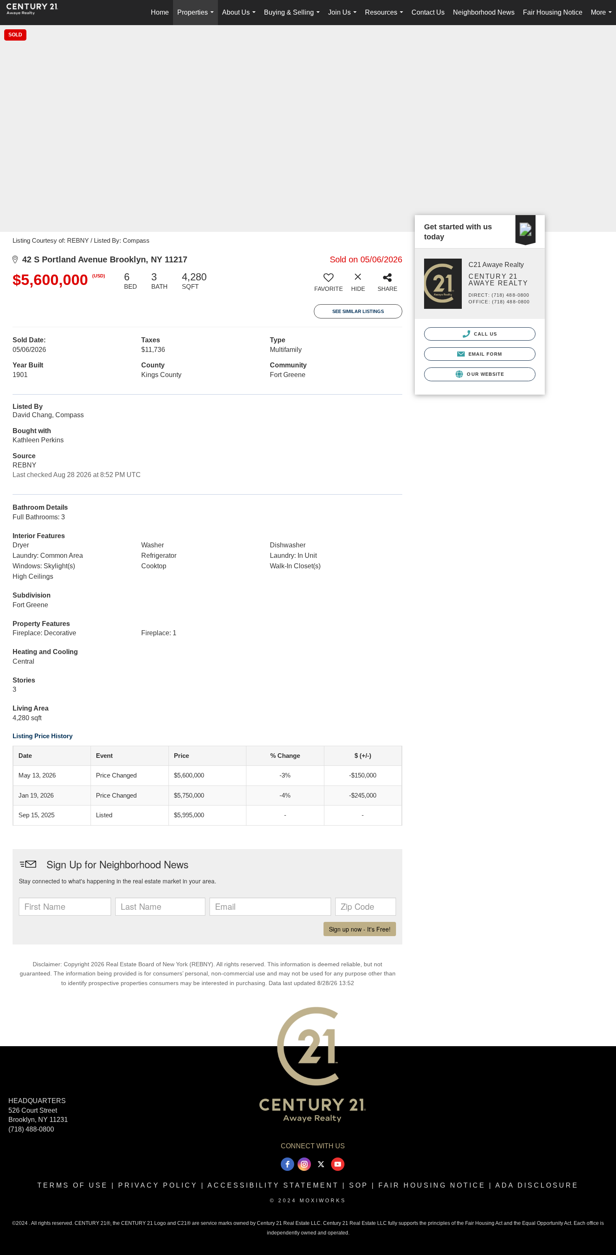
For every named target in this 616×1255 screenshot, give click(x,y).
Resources (385, 17)
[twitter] (321, 1164)
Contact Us (428, 12)
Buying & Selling (293, 17)
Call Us (484, 333)
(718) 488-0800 (31, 1129)
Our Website (484, 374)
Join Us (344, 17)
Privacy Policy (158, 1185)
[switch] (328, 285)
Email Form (484, 354)
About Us (240, 17)
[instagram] (304, 1164)
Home (160, 12)
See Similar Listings (358, 311)
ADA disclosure (537, 1185)
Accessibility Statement (273, 1185)
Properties (197, 17)
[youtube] (337, 1164)
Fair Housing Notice (552, 12)
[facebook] (287, 1164)
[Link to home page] (36, 12)
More (603, 17)
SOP (358, 1185)
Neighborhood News (484, 12)
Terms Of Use (72, 1185)
